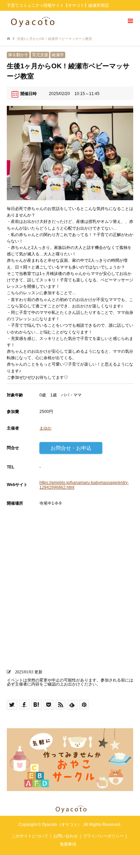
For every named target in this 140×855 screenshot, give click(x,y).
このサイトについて (30, 836)
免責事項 (68, 844)
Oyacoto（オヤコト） (62, 824)
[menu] (130, 21)
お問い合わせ (65, 836)
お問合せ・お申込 (71, 448)
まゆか (45, 428)
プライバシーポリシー (103, 836)
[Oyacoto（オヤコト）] (32, 21)
